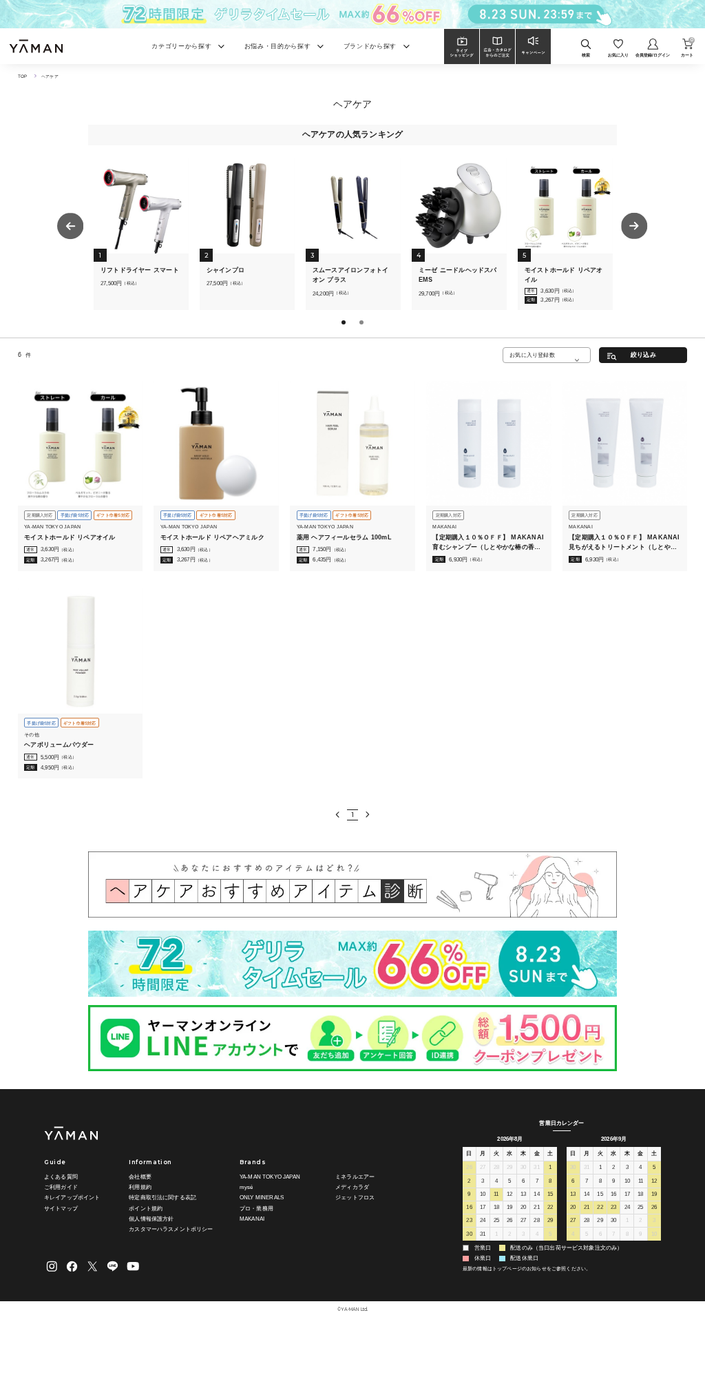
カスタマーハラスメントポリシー (171, 1229)
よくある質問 (61, 1177)
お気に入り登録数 (532, 354)
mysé (246, 1187)
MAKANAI (252, 1219)
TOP (22, 76)
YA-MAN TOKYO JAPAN (270, 1177)
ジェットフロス (355, 1197)
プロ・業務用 (256, 1208)
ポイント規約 (145, 1208)
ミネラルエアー (355, 1177)
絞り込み (643, 354)
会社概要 (140, 1177)
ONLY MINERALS (262, 1197)
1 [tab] (344, 323)
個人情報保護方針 (151, 1219)
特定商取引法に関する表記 (162, 1197)
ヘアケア (50, 76)
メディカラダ (352, 1187)
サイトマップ (61, 1208)
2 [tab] (362, 323)
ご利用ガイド (61, 1187)
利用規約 (140, 1187)
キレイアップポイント (72, 1197)
